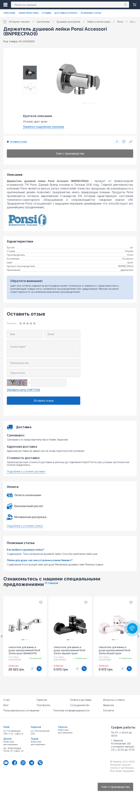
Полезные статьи (91, 13)
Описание (9, 13)
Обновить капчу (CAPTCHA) (23, 389)
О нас (6, 700)
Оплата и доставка (80, 700)
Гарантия (42, 700)
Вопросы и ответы (114, 700)
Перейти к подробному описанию (43, 126)
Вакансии (108, 705)
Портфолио (43, 705)
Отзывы (46, 13)
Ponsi (130, 255)
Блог (6, 705)
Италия (129, 251)
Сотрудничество (79, 705)
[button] (132, 628)
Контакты (108, 710)
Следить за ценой (130, 141)
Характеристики (28, 13)
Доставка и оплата (65, 13)
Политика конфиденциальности (71, 710)
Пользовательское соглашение (21, 710)
